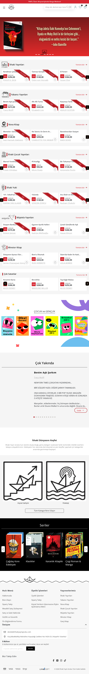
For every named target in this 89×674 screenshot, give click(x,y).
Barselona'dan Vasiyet (69, 132)
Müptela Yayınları (67, 613)
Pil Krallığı (36, 161)
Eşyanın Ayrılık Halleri (40, 225)
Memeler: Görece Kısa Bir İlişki (13, 132)
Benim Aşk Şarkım (10, 102)
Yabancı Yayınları (67, 600)
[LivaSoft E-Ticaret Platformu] (44, 669)
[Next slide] (87, 77)
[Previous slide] (1, 77)
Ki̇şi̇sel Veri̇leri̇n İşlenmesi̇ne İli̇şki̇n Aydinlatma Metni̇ (45, 605)
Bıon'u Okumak (38, 254)
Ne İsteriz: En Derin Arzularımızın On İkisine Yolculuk (42, 132)
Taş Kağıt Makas (67, 280)
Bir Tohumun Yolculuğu (69, 161)
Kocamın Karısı (9, 280)
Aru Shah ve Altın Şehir (69, 195)
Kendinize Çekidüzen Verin (13, 72)
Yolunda (35, 195)
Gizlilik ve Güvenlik (9, 617)
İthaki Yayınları (66, 595)
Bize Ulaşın (6, 600)
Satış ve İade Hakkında (11, 613)
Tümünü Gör (80, 65)
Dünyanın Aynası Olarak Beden (13, 254)
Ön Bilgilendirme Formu (12, 621)
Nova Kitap (64, 604)
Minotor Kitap (65, 617)
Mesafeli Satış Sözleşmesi (12, 608)
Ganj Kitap (64, 621)
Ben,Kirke (36, 280)
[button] (36, 54)
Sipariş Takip (7, 604)
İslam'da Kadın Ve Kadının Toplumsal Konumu (70, 254)
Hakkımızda (7, 595)
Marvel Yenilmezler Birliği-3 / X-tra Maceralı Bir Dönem (13, 161)
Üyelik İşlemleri (37, 595)
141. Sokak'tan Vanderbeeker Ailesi (13, 195)
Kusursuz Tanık (66, 102)
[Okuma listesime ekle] (27, 71)
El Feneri (63, 72)
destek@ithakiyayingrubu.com (19, 632)
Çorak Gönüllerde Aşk (69, 225)
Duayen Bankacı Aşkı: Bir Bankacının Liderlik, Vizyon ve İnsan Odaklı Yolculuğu (13, 225)
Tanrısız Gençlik (38, 72)
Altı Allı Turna (37, 102)
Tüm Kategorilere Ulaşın (44, 510)
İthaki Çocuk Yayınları (68, 608)
